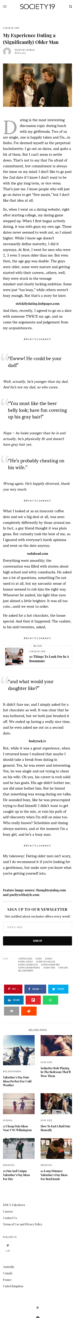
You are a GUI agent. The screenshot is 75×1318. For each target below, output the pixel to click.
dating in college (45, 962)
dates (39, 959)
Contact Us (10, 1218)
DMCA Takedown (14, 1205)
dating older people (29, 968)
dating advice (25, 962)
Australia (8, 1267)
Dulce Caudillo (26, 50)
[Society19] (37, 6)
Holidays (8, 1164)
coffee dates (25, 959)
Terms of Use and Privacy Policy (22, 1224)
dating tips (49, 968)
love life (63, 968)
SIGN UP (37, 940)
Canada (7, 1273)
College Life (11, 28)
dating (48, 959)
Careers (8, 1211)
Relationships (12, 1071)
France (7, 1280)
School (7, 1120)
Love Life (46, 1062)
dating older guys (28, 965)
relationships (25, 971)
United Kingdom (13, 1286)
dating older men (50, 965)
